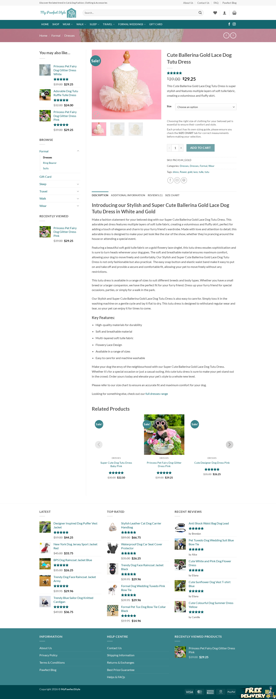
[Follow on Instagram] (234, 24)
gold (190, 171)
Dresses (69, 35)
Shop (55, 24)
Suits (46, 168)
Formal (55, 35)
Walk (80, 24)
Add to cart (200, 147)
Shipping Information (120, 655)
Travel (107, 24)
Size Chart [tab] (172, 195)
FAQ (216, 2)
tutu (207, 171)
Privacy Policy (48, 655)
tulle (201, 171)
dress (176, 171)
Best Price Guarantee (120, 670)
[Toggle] (78, 151)
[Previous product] (233, 35)
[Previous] (97, 84)
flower (183, 171)
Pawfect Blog (229, 2)
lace (195, 171)
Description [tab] (100, 195)
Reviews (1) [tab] (155, 195)
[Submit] (200, 13)
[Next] (155, 84)
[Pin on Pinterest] (184, 180)
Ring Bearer (50, 162)
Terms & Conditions (52, 662)
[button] (224, 13)
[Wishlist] (215, 13)
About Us (188, 2)
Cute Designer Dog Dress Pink (212, 462)
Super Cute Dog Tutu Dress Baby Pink (116, 464)
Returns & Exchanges (120, 662)
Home (45, 24)
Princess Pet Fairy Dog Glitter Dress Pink (164, 464)
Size (169, 106)
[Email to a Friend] (177, 180)
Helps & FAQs (116, 677)
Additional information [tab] (128, 195)
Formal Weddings (130, 24)
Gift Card (155, 24)
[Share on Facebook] (170, 180)
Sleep (93, 24)
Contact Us (203, 2)
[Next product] (226, 35)
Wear (66, 24)
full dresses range (157, 393)
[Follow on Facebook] (229, 24)
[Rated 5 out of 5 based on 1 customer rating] (202, 72)
